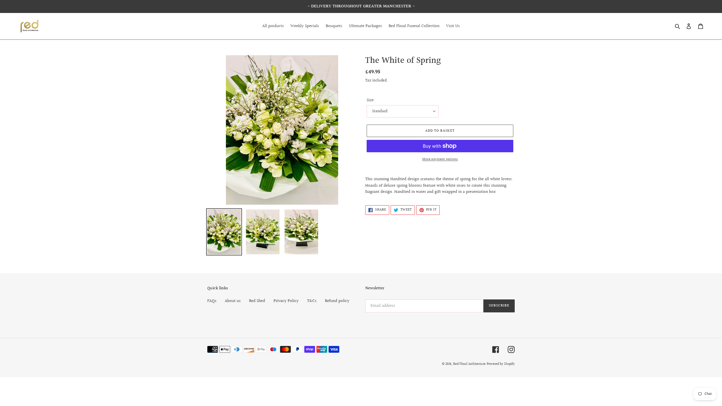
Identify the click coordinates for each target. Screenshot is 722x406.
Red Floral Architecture (469, 364)
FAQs (211, 301)
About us (233, 301)
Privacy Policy (286, 301)
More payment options (440, 159)
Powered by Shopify (501, 364)
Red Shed (257, 301)
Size (370, 100)
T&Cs (311, 301)
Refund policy (337, 301)
